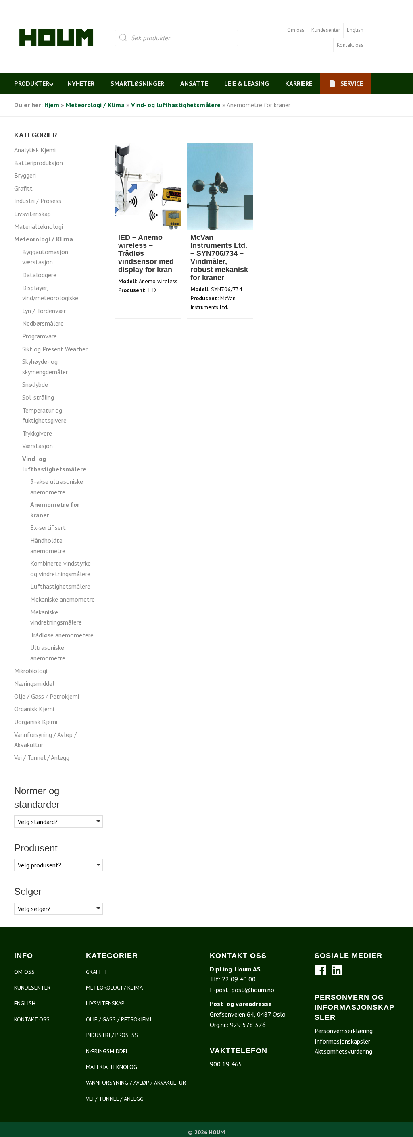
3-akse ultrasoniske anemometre (56, 486)
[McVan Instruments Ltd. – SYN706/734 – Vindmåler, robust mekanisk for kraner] (220, 186)
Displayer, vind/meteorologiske (50, 293)
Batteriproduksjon (38, 163)
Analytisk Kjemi (35, 150)
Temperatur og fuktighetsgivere (44, 415)
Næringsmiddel (34, 683)
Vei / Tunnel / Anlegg (41, 757)
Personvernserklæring (344, 1031)
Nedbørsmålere (43, 323)
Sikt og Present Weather (55, 349)
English (355, 30)
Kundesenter (325, 30)
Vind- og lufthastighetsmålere (176, 105)
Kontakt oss (350, 44)
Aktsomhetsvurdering (343, 1051)
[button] (321, 970)
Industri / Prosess (37, 201)
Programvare (39, 336)
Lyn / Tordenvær (44, 311)
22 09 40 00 (239, 979)
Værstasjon (37, 446)
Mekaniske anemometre (62, 599)
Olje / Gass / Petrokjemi (46, 696)
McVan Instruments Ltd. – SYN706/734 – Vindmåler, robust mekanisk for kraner (219, 257)
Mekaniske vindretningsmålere (56, 617)
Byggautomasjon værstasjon (45, 257)
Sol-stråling (38, 397)
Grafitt (23, 188)
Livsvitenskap (32, 214)
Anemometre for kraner (54, 509)
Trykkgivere (37, 433)
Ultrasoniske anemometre (47, 652)
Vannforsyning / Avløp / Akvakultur (45, 739)
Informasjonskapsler (342, 1041)
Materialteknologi (38, 226)
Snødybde (35, 384)
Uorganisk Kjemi (35, 722)
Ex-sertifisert (48, 527)
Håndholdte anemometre (47, 545)
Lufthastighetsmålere (60, 586)
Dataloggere (39, 275)
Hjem (51, 105)
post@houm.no (253, 990)
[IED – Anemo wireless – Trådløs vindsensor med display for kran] (148, 186)
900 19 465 (226, 1064)
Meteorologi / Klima (95, 105)
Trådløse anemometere (62, 635)
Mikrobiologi (30, 671)
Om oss (296, 30)
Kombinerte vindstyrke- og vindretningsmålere (61, 568)
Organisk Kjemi (34, 709)
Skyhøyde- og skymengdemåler (45, 366)
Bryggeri (25, 175)
